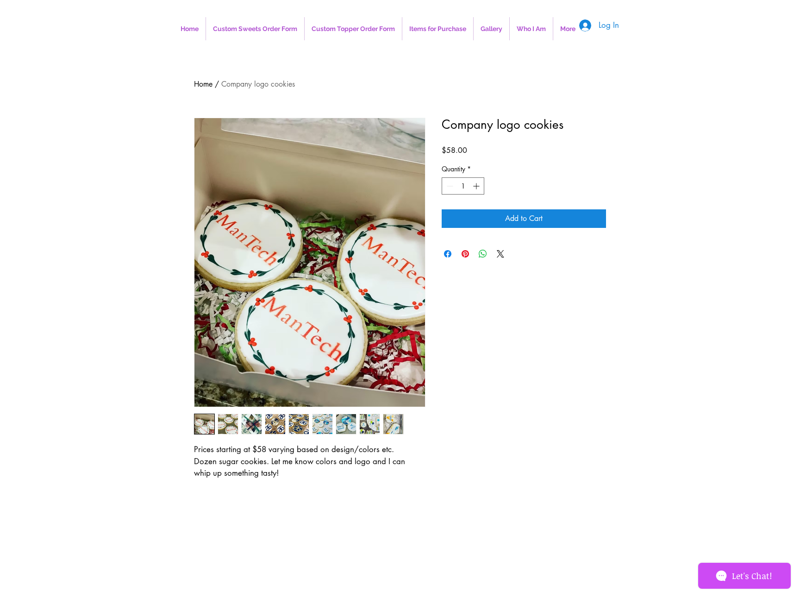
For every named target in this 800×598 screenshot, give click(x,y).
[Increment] (477, 186)
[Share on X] (500, 253)
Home (203, 84)
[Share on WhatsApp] (482, 253)
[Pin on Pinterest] (465, 253)
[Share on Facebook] (447, 253)
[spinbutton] (463, 186)
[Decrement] (449, 186)
